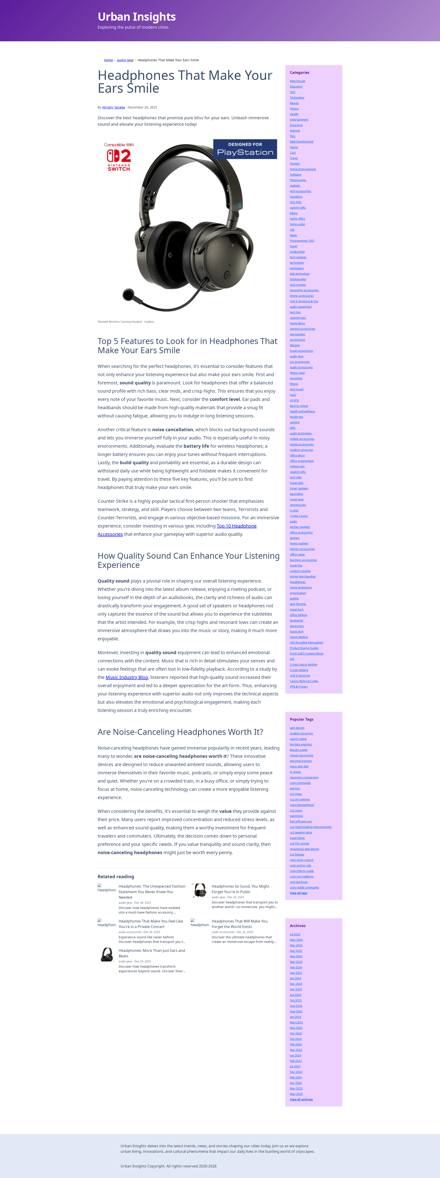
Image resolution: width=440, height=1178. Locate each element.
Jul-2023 (295, 934)
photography (298, 279)
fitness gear (297, 373)
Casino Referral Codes (304, 681)
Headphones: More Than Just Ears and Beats (152, 953)
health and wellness (302, 411)
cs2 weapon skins (301, 832)
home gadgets (299, 543)
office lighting (298, 615)
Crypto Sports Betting (303, 665)
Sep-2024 (296, 967)
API (292, 659)
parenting (296, 378)
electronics (297, 626)
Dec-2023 (296, 984)
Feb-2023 (296, 1061)
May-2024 (296, 940)
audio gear (125, 60)
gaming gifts (298, 208)
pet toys (295, 788)
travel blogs (297, 838)
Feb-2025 (296, 1077)
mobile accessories (302, 439)
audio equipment (300, 307)
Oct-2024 (296, 1039)
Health (294, 114)
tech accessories (300, 191)
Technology (297, 98)
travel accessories (301, 351)
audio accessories (301, 367)
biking (293, 213)
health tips (296, 417)
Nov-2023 (296, 1028)
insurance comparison (304, 777)
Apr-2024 (296, 1033)
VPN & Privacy (299, 687)
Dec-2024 (296, 1072)
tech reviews (298, 285)
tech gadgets (298, 257)
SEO (292, 92)
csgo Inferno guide (302, 871)
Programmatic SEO (302, 241)
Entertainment (299, 120)
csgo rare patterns (302, 876)
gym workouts (299, 882)
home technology (301, 587)
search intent (298, 739)
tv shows (295, 772)
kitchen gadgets (300, 527)
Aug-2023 (296, 1011)
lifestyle (295, 345)
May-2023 (296, 1022)
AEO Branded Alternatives (306, 643)
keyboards (296, 620)
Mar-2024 (296, 945)
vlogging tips (298, 505)
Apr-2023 (296, 989)
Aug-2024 (296, 1006)
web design (297, 728)
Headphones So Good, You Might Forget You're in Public (240, 889)
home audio (297, 224)
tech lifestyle (298, 604)
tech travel (296, 389)
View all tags (298, 893)
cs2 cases (296, 810)
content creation (300, 571)
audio (293, 521)
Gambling (296, 197)
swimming (296, 816)
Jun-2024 (295, 995)
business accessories (303, 560)
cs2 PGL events (299, 843)
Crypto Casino (299, 516)
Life (292, 230)
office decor (297, 455)
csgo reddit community (304, 887)
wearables (296, 494)
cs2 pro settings (300, 799)
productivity (297, 252)
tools (293, 395)
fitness (294, 384)
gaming (295, 422)
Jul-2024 (295, 1066)
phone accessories (302, 296)
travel (293, 246)
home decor (297, 323)
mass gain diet (299, 766)
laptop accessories (302, 444)
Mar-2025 (296, 1088)
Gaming (295, 131)
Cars (293, 153)
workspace (297, 268)
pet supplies (297, 334)
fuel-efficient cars (301, 821)
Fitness (294, 109)
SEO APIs (296, 202)
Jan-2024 (295, 978)
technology (297, 263)
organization (298, 593)
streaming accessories (304, 290)
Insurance (296, 125)
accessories (297, 340)
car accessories (300, 362)
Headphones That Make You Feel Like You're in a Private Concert (151, 924)
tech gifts (296, 477)
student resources (301, 450)
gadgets (295, 186)
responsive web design (304, 849)
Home (108, 60)
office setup (297, 554)
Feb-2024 (296, 1044)
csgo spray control (301, 860)
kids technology (300, 274)
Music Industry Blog (127, 677)
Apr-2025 (296, 1083)
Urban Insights (137, 16)
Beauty (294, 103)
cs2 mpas (296, 794)
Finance (295, 164)
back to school (299, 406)
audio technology (301, 433)
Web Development (302, 142)
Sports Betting (299, 637)
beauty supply (299, 750)
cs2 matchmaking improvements (311, 827)
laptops (294, 538)
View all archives (301, 1099)
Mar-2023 (296, 962)
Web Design (297, 81)
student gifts (298, 472)
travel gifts (296, 483)
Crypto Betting (299, 670)
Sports (294, 147)
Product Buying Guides (304, 648)
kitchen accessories (302, 549)
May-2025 (296, 1094)
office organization (302, 461)
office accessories (301, 532)
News (293, 235)
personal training (301, 761)
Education (296, 87)
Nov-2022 (296, 1050)
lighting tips (297, 466)
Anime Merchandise (303, 576)
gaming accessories (302, 329)
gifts (292, 428)
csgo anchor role (300, 865)
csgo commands (300, 783)
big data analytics (301, 744)
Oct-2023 (296, 1000)
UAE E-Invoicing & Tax (304, 301)
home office (297, 219)
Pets (292, 136)
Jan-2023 (295, 1017)
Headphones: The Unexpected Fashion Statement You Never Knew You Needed (152, 892)
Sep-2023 (296, 973)
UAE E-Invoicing (300, 676)
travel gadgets (299, 488)
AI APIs (294, 400)
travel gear (297, 499)
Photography (298, 180)
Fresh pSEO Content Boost (306, 654)
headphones (298, 582)
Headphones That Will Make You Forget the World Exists (240, 924)
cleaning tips (298, 318)
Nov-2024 (296, 956)
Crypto (294, 510)
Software (295, 175)
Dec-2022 (296, 951)
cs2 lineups (297, 854)
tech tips (295, 312)
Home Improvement (303, 169)
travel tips (296, 565)
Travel (294, 158)
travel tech (296, 609)
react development (302, 805)
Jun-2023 (295, 1055)
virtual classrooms (301, 755)
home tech (296, 631)
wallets (294, 598)
